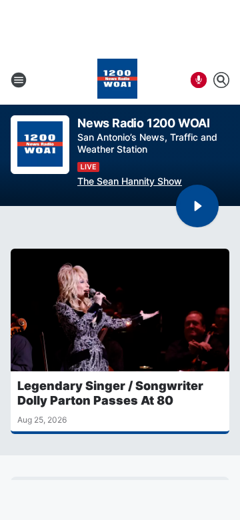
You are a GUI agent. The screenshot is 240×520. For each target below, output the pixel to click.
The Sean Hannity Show (129, 181)
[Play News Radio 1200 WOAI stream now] (40, 145)
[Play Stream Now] (197, 206)
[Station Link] (117, 80)
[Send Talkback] (199, 80)
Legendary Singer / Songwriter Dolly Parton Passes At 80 (110, 393)
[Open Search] (221, 80)
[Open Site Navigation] (19, 80)
